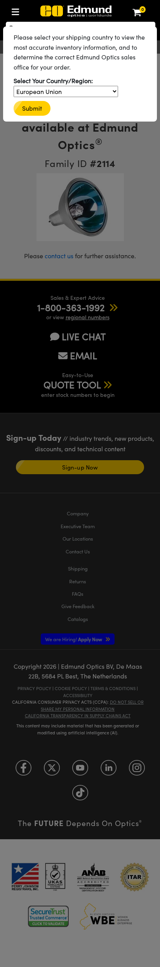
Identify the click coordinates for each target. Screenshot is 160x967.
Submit (32, 108)
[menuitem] (17, 10)
